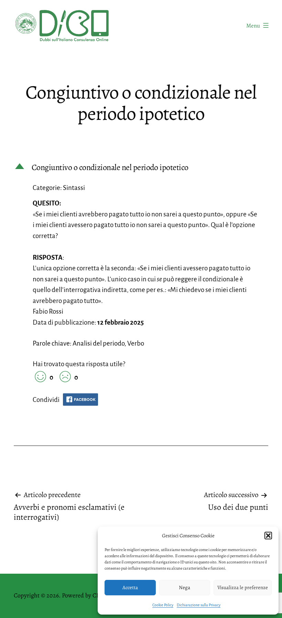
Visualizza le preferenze (242, 587)
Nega (184, 587)
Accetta (130, 587)
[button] (268, 535)
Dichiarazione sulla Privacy (198, 605)
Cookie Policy (162, 605)
